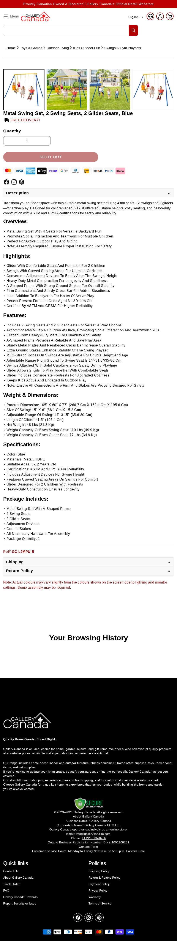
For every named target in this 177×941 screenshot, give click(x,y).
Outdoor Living (57, 48)
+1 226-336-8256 (94, 838)
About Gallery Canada (18, 877)
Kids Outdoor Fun (86, 48)
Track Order (11, 884)
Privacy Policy (97, 890)
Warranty (94, 897)
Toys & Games (31, 48)
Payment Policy (98, 884)
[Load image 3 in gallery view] (109, 89)
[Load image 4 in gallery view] (153, 89)
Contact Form (88, 846)
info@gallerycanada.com (93, 833)
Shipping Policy (98, 871)
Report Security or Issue (19, 903)
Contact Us (10, 871)
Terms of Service (99, 903)
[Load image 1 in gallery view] (23, 89)
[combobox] (70, 30)
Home (11, 48)
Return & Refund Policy (104, 877)
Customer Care (150, 16)
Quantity (12, 131)
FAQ (6, 890)
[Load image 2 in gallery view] (66, 89)
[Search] (133, 30)
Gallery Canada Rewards (20, 897)
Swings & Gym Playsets (122, 48)
